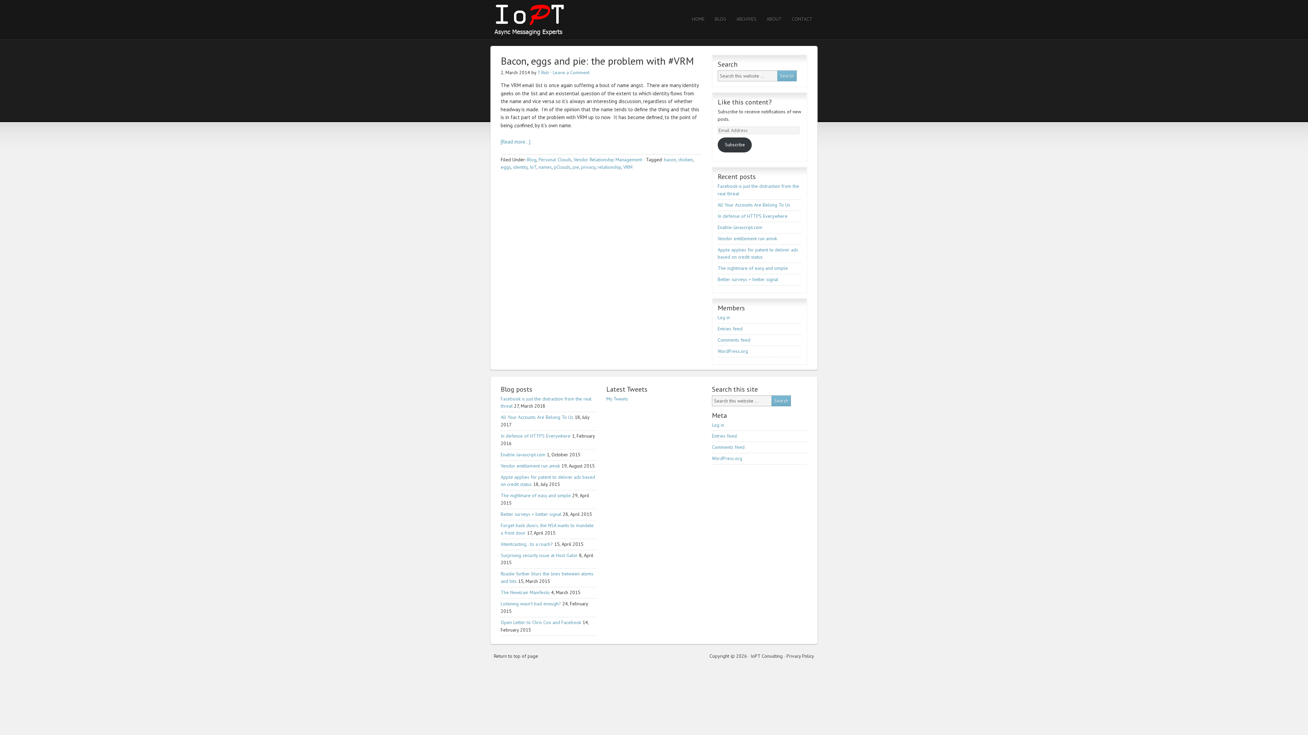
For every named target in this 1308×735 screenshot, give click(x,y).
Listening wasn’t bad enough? (531, 604)
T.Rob (543, 72)
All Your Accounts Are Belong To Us (754, 205)
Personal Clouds (555, 160)
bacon (670, 160)
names (545, 167)
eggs (506, 167)
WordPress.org (733, 351)
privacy (588, 167)
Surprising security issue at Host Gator (539, 555)
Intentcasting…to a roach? (527, 544)
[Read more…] (515, 141)
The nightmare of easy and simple (753, 268)
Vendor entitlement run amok (747, 238)
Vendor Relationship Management (608, 160)
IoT (533, 167)
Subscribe (735, 145)
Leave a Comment (571, 72)
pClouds (562, 167)
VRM (628, 167)
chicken (685, 160)
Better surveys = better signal (748, 279)
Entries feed (730, 329)
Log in (724, 317)
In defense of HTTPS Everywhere (753, 216)
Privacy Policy (800, 656)
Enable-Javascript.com (740, 227)
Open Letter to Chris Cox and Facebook (541, 622)
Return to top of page (516, 656)
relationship (609, 167)
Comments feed (734, 340)
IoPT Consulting (550, 19)
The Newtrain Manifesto (525, 592)
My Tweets (617, 399)
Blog (531, 160)
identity (520, 167)
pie (576, 167)
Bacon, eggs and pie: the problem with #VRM (597, 60)
